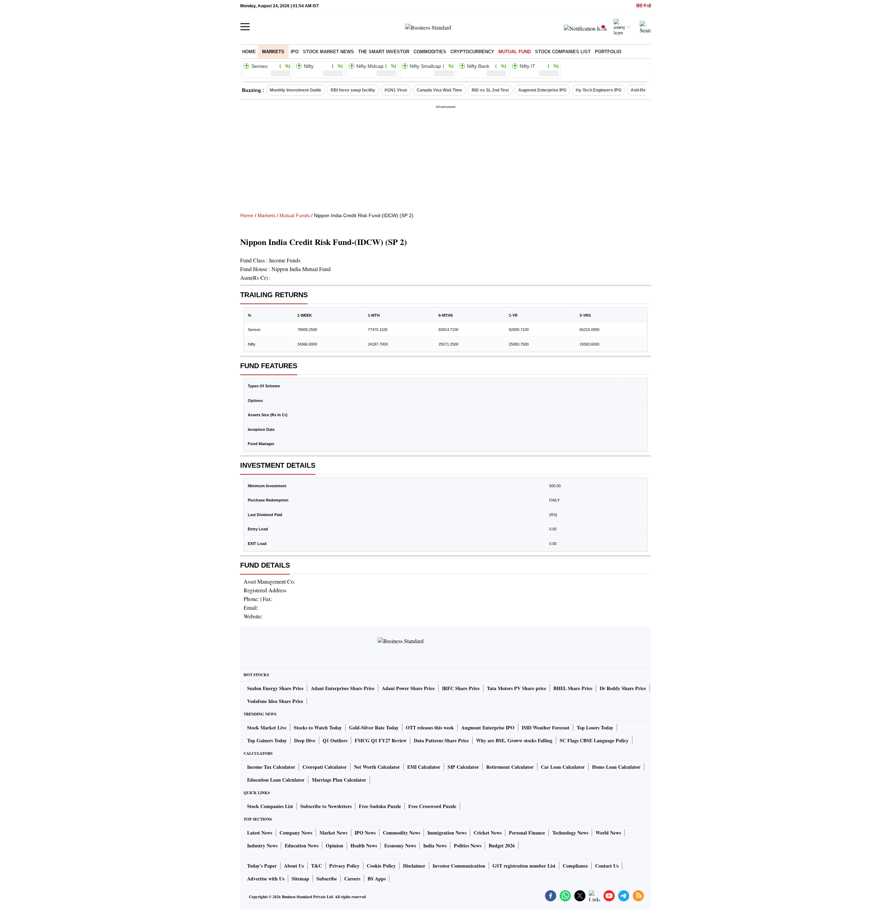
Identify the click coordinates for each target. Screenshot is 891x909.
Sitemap (300, 878)
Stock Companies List (270, 806)
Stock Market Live (266, 727)
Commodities (429, 51)
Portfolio (608, 51)
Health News (363, 845)
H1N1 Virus (396, 90)
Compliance (575, 865)
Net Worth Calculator (377, 766)
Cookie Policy (381, 865)
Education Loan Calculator (276, 779)
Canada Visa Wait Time (439, 90)
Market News (333, 832)
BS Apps (377, 878)
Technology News (570, 832)
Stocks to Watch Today (318, 727)
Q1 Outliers (335, 740)
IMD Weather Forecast (545, 727)
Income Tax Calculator (271, 766)
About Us (294, 865)
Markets (273, 51)
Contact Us (606, 865)
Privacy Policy (344, 865)
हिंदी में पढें (643, 6)
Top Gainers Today (267, 740)
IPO (295, 51)
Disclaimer (414, 865)
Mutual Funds (294, 215)
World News (608, 832)
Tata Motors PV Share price (516, 688)
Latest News (259, 832)
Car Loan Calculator (563, 766)
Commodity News (401, 832)
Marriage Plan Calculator (339, 779)
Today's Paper (262, 865)
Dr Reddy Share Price (623, 688)
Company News (295, 832)
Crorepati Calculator (324, 766)
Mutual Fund (514, 51)
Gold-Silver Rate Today (374, 727)
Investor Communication (459, 865)
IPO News (365, 832)
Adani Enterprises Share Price (342, 688)
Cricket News (488, 832)
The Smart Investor (383, 51)
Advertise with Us (265, 878)
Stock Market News (328, 51)
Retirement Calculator (510, 766)
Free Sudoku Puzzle (380, 806)
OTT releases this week (430, 727)
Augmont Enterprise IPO (542, 90)
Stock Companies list (563, 51)
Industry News (262, 845)
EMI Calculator (423, 766)
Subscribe (326, 878)
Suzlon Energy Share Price (275, 688)
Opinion (334, 845)
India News (435, 845)
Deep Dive (304, 740)
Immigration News (446, 832)
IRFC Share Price (461, 688)
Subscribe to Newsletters (326, 806)
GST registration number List (523, 865)
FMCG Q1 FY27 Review (381, 740)
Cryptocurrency (472, 51)
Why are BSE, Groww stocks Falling (514, 740)
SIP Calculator (463, 766)
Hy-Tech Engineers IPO (598, 90)
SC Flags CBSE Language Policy (594, 740)
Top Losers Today (595, 727)
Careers (352, 878)
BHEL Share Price (572, 688)
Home (249, 51)
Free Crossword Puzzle (432, 806)
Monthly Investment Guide (295, 90)
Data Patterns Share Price (441, 740)
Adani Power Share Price (408, 688)
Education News (301, 845)
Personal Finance (527, 832)
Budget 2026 (502, 845)
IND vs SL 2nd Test (490, 90)
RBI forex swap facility (353, 90)
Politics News (467, 845)
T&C (316, 865)
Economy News (400, 845)
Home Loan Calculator (616, 766)
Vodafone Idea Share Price (275, 701)
